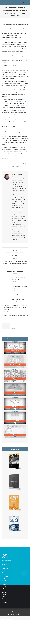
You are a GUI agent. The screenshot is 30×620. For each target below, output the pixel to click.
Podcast (4, 578)
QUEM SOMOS (5, 592)
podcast (17, 166)
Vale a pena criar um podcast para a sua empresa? (19, 325)
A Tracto (4, 594)
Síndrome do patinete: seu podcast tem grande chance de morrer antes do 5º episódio (16, 316)
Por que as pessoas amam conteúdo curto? (18, 278)
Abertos (3, 588)
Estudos (3, 572)
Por (16, 163)
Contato (4, 598)
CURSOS (4, 584)
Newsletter (4, 580)
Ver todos (15, 440)
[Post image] (6, 280)
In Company (4, 586)
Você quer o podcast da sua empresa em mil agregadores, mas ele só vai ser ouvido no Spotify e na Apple (15, 307)
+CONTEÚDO (5, 576)
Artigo (10, 163)
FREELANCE (4, 602)
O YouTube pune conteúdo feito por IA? (19, 287)
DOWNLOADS (5, 568)
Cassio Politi (4, 596)
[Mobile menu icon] (27, 2)
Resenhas (4, 570)
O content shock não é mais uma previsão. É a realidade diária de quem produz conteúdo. (20, 297)
